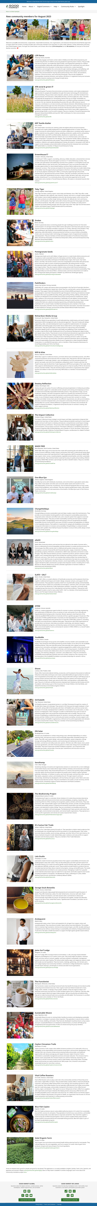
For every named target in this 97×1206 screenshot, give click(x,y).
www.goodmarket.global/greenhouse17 (46, 182)
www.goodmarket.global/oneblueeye (45, 493)
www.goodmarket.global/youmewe (45, 658)
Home (24, 6)
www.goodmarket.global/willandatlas (45, 373)
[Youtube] (31, 1195)
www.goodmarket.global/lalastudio (45, 877)
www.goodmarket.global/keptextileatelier (47, 147)
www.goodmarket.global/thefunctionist (46, 999)
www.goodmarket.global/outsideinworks (47, 722)
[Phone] (66, 1191)
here (25, 1172)
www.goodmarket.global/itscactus (45, 838)
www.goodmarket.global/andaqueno (45, 932)
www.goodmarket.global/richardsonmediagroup (49, 346)
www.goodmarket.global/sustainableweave (47, 1026)
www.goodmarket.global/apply (33, 1170)
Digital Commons (43, 6)
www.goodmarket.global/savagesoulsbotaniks (48, 903)
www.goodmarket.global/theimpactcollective (48, 432)
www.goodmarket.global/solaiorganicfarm (47, 1148)
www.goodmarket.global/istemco (44, 630)
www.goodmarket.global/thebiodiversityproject (48, 814)
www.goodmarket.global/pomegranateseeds (48, 274)
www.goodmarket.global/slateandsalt (46, 594)
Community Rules (67, 6)
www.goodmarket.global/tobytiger (45, 208)
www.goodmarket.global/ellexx (44, 568)
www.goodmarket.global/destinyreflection (47, 408)
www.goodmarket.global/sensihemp (45, 783)
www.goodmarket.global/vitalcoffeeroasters (47, 1098)
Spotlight (81, 6)
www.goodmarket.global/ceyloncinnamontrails (48, 1065)
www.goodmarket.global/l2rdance (45, 80)
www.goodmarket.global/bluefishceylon (46, 1122)
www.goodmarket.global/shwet (44, 687)
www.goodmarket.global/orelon (44, 241)
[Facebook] (27, 1195)
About (31, 6)
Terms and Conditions (49, 1204)
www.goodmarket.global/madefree (45, 463)
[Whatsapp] (74, 1191)
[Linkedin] (29, 1191)
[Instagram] (22, 1195)
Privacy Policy (39, 1204)
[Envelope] (24, 1191)
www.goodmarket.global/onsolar (44, 750)
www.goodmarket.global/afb (43, 117)
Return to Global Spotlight (12, 11)
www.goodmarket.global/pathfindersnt (46, 309)
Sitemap (59, 1204)
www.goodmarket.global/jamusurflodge (46, 967)
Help (55, 6)
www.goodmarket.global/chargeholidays (46, 531)
